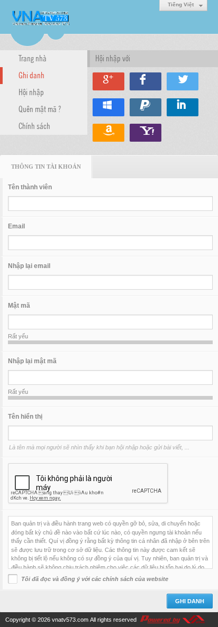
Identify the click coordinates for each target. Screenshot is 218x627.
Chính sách (34, 125)
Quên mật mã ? (40, 108)
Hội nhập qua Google (108, 81)
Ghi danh (31, 74)
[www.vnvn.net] (172, 619)
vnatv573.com (70, 619)
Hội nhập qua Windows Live (108, 107)
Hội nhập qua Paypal (145, 107)
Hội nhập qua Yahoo (145, 133)
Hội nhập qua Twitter (182, 81)
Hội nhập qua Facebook (145, 81)
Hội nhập (31, 91)
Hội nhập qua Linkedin (182, 107)
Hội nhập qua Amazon (108, 133)
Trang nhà (33, 57)
